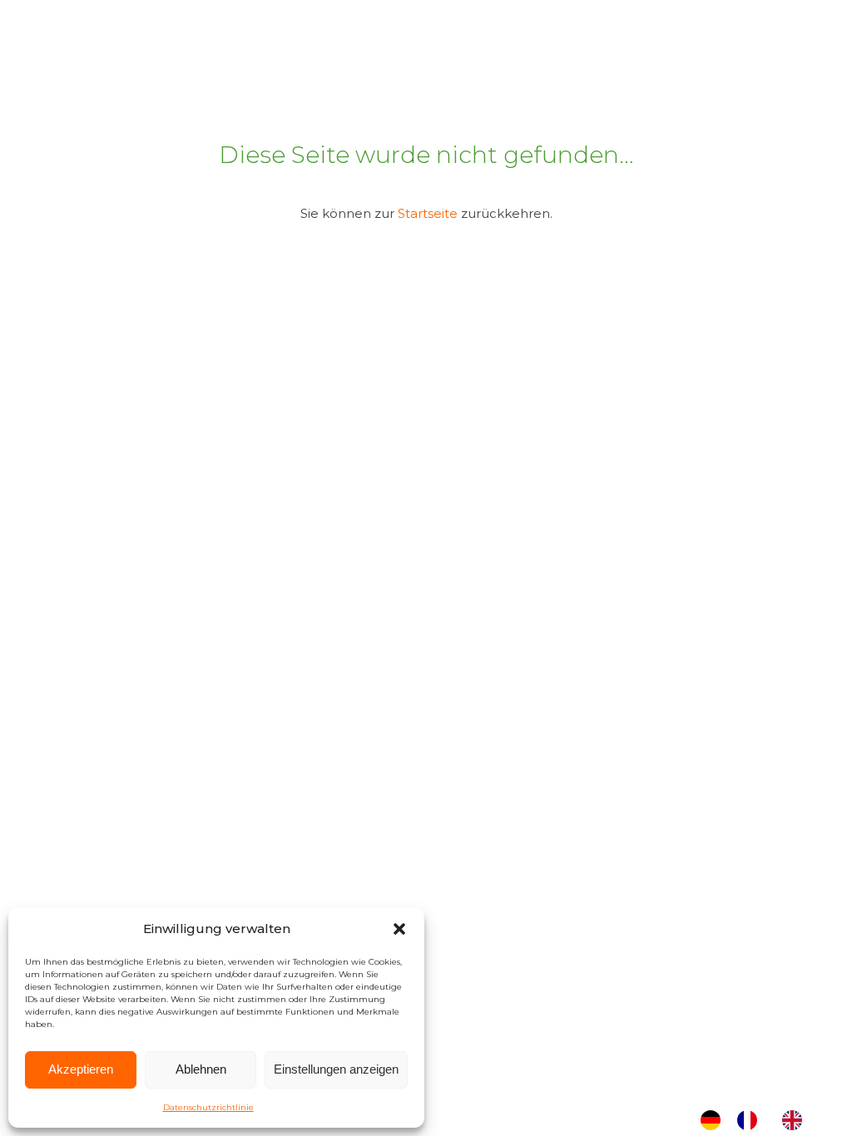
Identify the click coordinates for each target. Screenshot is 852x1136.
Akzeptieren (80, 1069)
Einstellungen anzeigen (336, 1069)
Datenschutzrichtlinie (208, 1107)
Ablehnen (201, 1069)
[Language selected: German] (760, 1120)
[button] (399, 929)
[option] (751, 1120)
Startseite (428, 213)
